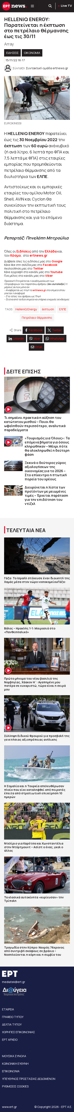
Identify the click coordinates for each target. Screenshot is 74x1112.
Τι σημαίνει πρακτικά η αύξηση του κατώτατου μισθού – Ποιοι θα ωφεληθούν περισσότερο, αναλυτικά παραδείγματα (35, 423)
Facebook (50, 265)
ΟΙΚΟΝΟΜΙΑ (32, 53)
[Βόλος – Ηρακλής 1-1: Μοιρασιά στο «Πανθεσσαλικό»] (37, 606)
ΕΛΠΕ (62, 309)
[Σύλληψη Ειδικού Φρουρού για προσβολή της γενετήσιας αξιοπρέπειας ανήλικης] (37, 713)
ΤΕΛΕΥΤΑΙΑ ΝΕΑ (26, 530)
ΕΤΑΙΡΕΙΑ (8, 1009)
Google (57, 261)
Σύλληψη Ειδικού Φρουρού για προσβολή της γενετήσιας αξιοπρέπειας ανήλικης (37, 737)
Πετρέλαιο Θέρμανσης (37, 318)
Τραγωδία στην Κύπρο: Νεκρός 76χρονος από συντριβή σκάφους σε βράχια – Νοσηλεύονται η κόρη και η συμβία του (34, 951)
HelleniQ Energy (26, 309)
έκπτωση (48, 309)
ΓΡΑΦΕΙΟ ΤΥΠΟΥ (12, 1017)
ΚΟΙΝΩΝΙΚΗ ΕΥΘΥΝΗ (15, 1064)
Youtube (56, 272)
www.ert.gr (9, 1107)
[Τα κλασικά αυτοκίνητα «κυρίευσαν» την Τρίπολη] (37, 875)
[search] (50, 6)
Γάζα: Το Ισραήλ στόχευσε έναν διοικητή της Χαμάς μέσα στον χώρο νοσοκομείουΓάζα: (37, 580)
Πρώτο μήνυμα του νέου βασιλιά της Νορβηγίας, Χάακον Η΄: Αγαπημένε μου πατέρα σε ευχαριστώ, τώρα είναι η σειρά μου (35, 684)
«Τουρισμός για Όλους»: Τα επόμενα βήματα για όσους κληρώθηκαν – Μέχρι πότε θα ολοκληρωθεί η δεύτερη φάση (47, 446)
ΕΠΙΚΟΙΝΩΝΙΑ (11, 1071)
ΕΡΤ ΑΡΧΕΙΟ (9, 1040)
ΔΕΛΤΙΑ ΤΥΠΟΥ (12, 1024)
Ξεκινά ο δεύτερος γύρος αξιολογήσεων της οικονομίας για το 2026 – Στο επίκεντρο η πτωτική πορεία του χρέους (46, 470)
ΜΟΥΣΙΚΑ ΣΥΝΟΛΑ (14, 1056)
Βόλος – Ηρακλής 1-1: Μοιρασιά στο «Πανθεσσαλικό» (29, 630)
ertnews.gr (39, 290)
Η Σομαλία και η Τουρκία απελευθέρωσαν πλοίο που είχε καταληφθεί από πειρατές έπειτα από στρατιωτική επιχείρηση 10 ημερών (34, 791)
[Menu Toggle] (32, 6)
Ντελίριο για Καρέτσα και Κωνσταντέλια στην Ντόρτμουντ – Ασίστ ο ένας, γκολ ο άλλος (33, 846)
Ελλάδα (51, 251)
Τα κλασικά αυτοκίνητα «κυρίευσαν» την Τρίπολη (34, 899)
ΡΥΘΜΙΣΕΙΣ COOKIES (15, 1086)
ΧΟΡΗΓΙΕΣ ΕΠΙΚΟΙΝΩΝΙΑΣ (18, 1032)
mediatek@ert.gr (13, 982)
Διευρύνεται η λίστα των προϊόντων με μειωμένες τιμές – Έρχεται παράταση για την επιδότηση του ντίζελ (46, 495)
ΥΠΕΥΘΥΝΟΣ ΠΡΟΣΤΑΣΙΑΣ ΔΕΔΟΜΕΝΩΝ (28, 1079)
